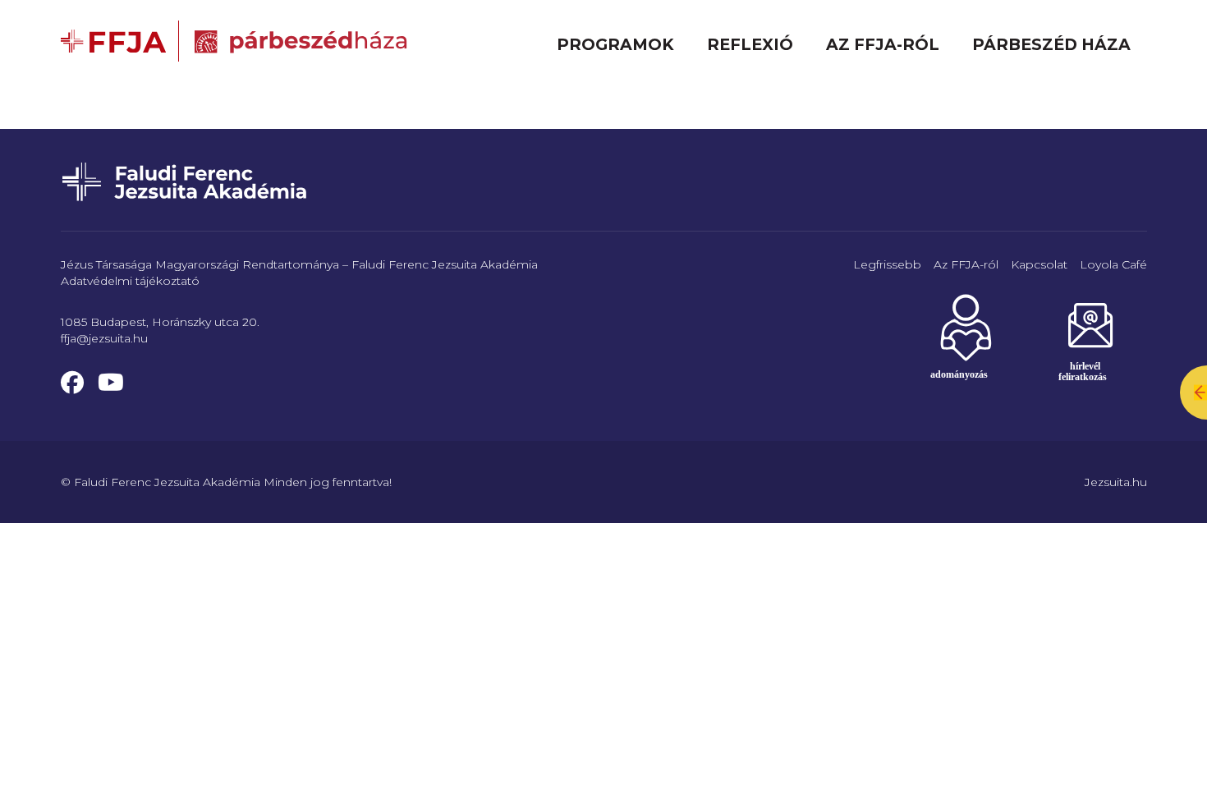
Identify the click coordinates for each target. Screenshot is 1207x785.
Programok (615, 44)
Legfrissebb (887, 264)
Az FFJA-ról (882, 44)
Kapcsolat (1039, 264)
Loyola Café (1113, 264)
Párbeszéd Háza (1051, 44)
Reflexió (750, 44)
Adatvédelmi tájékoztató (130, 280)
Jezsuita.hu (1116, 482)
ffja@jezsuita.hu (104, 338)
